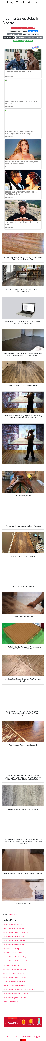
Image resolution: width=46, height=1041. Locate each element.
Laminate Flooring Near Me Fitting (14, 957)
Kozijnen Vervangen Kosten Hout (14, 981)
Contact (15, 1037)
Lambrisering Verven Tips (11, 949)
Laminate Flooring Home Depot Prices (15, 977)
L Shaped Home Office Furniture (14, 985)
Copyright (37, 1037)
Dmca (7, 1037)
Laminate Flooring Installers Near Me (15, 961)
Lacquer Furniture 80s (10, 1002)
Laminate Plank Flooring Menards (14, 940)
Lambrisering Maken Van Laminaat (14, 969)
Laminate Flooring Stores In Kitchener (15, 993)
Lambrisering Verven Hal (11, 965)
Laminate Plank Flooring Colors (13, 936)
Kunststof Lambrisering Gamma (13, 928)
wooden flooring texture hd (23, 41)
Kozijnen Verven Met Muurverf (13, 924)
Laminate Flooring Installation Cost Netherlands (19, 989)
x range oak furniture (14, 34)
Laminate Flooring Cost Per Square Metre (17, 932)
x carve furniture (8, 37)
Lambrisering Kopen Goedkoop (13, 973)
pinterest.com (13, 914)
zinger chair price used (31, 34)
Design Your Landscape (22, 2)
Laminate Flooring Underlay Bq (13, 944)
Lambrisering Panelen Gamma (13, 953)
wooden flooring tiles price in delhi (23, 28)
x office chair (33, 31)
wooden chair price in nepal (17, 31)
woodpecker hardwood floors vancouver (29, 37)
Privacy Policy (26, 1037)
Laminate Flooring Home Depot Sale (15, 998)
